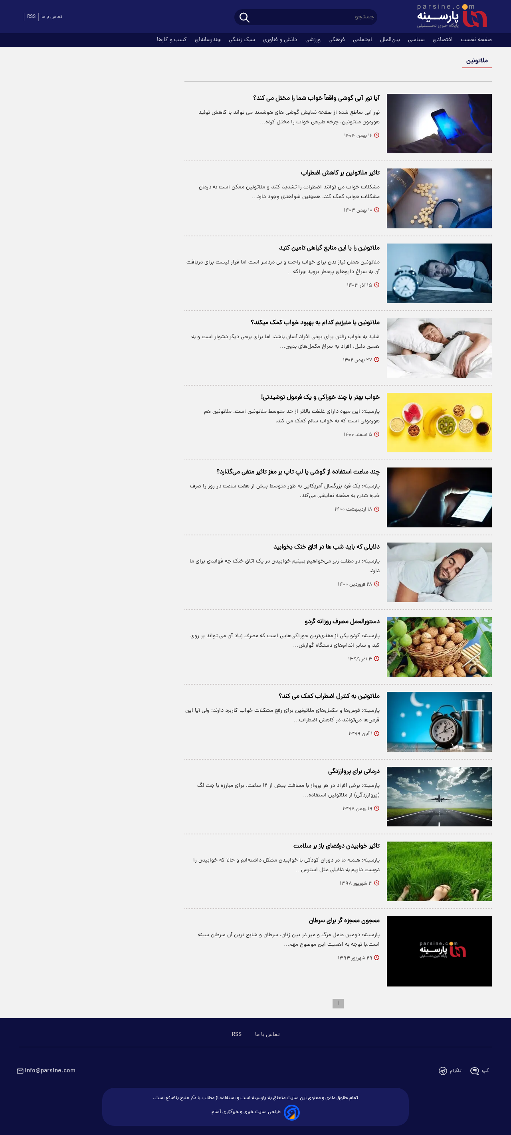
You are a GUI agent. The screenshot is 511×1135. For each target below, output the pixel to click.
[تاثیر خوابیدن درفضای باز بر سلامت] (439, 871)
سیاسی (417, 40)
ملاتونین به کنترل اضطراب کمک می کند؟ (329, 696)
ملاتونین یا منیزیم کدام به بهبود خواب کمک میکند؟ (315, 323)
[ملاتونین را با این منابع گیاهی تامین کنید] (439, 273)
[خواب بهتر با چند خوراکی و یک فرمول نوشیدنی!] (439, 422)
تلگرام (455, 1071)
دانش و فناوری (281, 40)
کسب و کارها (172, 40)
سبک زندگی (243, 40)
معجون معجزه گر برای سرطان (344, 921)
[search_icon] (244, 18)
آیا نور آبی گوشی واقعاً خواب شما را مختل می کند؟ (316, 98)
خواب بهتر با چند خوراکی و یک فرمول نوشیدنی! (320, 397)
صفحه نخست (476, 40)
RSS (31, 17)
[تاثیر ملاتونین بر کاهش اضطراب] (439, 198)
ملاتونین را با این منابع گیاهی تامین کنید (329, 248)
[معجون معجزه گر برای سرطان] (439, 951)
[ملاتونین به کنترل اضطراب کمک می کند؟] (439, 721)
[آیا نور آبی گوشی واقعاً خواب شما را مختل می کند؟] (439, 123)
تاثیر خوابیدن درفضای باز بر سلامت (336, 846)
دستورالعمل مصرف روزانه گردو (342, 622)
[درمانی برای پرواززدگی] (439, 796)
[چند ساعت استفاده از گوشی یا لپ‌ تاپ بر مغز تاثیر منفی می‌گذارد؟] (439, 497)
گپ (485, 1071)
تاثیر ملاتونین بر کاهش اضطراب (340, 173)
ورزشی (313, 40)
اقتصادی (443, 40)
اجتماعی (363, 40)
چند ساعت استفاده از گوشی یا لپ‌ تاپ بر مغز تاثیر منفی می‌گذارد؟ (298, 472)
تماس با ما (52, 17)
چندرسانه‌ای (208, 40)
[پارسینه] (448, 17)
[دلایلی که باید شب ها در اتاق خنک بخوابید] (439, 572)
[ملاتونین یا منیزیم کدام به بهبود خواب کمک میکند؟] (439, 348)
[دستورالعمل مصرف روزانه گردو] (439, 647)
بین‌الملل (391, 40)
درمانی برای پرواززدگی (354, 771)
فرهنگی (338, 40)
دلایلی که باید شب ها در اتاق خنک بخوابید (326, 547)
